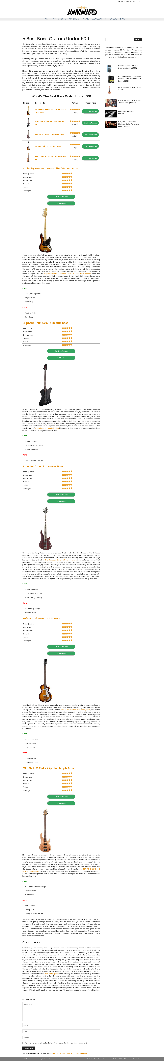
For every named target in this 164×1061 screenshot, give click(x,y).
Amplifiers (74, 19)
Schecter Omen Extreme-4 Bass (42, 466)
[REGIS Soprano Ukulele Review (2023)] (109, 90)
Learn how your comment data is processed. (70, 1053)
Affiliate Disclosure (125, 1059)
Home (47, 19)
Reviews (113, 19)
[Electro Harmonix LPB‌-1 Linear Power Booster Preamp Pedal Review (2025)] (111, 79)
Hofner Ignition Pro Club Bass (41, 618)
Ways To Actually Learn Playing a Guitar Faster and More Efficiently (128, 124)
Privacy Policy (113, 1059)
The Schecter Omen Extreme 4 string (61, 560)
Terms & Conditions (100, 1059)
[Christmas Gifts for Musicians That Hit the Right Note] (111, 103)
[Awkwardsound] (82, 11)
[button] (140, 1)
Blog (123, 19)
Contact (89, 1059)
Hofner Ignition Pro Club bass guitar (75, 710)
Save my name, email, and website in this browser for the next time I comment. (56, 1043)
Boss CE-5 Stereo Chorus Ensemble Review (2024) (128, 67)
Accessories (99, 19)
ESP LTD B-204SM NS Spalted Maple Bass (48, 768)
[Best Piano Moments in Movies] (111, 113)
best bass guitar (52, 973)
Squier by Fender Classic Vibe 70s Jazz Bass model (67, 273)
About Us (82, 1059)
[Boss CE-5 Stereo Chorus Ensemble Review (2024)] (109, 69)
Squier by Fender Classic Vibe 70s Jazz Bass (50, 168)
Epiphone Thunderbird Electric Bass (45, 323)
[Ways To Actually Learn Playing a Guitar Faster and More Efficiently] (111, 124)
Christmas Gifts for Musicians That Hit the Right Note (129, 101)
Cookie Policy (137, 1059)
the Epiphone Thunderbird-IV (47, 428)
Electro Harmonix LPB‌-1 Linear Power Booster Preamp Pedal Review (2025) (129, 78)
